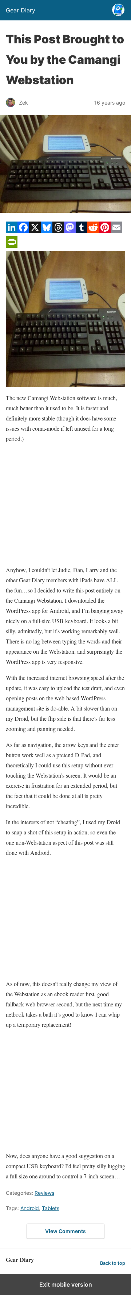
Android (29, 1208)
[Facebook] (23, 231)
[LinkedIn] (11, 231)
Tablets (50, 1208)
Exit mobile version (65, 1284)
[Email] (116, 231)
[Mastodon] (70, 231)
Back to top (112, 1263)
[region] (65, 504)
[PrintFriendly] (11, 245)
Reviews (44, 1193)
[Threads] (58, 231)
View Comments (65, 1231)
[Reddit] (93, 231)
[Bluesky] (46, 231)
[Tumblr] (81, 231)
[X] (35, 231)
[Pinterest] (105, 231)
